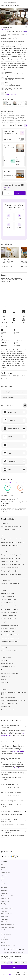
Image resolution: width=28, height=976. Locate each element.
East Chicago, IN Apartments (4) (9, 612)
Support (3, 878)
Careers (3, 867)
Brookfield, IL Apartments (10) (8, 618)
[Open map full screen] (25, 405)
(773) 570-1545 (5, 29)
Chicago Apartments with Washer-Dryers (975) (12, 564)
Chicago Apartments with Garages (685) (11, 555)
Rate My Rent (4, 893)
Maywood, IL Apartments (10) (8, 606)
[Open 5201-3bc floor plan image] (20, 174)
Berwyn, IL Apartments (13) (8, 596)
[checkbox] (8, 217)
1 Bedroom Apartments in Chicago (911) (11, 526)
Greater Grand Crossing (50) (8, 666)
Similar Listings (15, 34)
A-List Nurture (4, 919)
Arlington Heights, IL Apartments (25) (10, 641)
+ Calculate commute (10, 94)
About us (3, 864)
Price (9, 34)
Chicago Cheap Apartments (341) (9, 545)
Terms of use (4, 939)
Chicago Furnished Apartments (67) (10, 567)
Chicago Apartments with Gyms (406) (10, 558)
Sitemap (3, 883)
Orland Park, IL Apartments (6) (8, 615)
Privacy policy (4, 937)
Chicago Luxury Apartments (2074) (10, 571)
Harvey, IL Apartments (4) (7, 622)
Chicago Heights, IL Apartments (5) (10, 635)
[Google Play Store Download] (15, 856)
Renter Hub (4, 890)
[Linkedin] (8, 949)
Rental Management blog (7, 924)
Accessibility (4, 942)
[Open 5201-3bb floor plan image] (20, 148)
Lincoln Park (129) (5, 660)
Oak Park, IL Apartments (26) (8, 599)
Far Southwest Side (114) (7, 663)
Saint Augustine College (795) (8, 697)
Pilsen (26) (4, 670)
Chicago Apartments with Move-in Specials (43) (13, 542)
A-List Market (4, 916)
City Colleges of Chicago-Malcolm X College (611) (13, 700)
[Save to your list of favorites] (25, 10)
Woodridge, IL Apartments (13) (8, 628)
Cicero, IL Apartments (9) (7, 593)
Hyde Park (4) (4, 682)
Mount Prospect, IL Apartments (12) (10, 638)
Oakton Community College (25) (9, 703)
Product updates (5, 872)
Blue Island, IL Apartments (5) (8, 631)
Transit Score (19, 483)
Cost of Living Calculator (7, 896)
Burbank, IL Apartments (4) (8, 602)
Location (23, 34)
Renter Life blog (5, 901)
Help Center (4, 930)
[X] (14, 949)
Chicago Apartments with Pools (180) (10, 561)
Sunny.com (4, 875)
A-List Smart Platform (6, 913)
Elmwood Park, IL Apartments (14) (9, 609)
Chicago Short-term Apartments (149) (10, 583)
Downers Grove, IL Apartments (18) (10, 625)
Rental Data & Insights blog (8, 927)
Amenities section (16, 768)
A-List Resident (5, 922)
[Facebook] (11, 949)
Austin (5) (3, 679)
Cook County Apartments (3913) (9, 650)
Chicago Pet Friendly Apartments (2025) (11, 574)
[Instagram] (20, 949)
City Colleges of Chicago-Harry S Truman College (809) (13, 693)
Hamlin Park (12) (5, 676)
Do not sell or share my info (8, 945)
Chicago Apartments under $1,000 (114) (11, 539)
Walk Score (7, 483)
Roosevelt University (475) (7, 710)
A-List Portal (4, 911)
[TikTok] (23, 949)
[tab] (4, 125)
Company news (5, 870)
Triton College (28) (5, 706)
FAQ (2, 880)
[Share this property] (26, 27)
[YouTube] (17, 949)
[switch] (21, 139)
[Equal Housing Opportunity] (5, 949)
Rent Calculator (5, 898)
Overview (4, 34)
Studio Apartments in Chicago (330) (10, 529)
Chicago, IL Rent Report (18, 751)
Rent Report (4, 904)
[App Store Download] (5, 856)
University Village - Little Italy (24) (9, 673)
